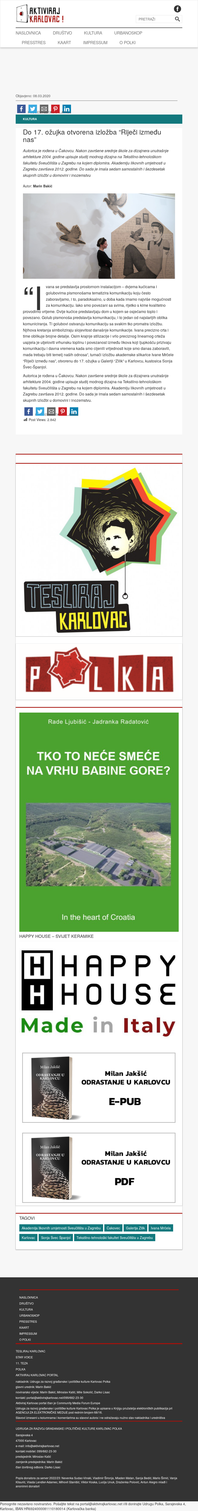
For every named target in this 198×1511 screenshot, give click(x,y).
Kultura (93, 33)
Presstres (34, 42)
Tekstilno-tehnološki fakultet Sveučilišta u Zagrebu (115, 1237)
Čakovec (113, 1227)
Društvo (62, 33)
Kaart (64, 42)
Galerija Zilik (135, 1227)
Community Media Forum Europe (78, 1403)
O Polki (128, 42)
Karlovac (28, 1237)
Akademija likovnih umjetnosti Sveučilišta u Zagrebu (61, 1227)
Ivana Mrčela (161, 1227)
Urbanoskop (128, 33)
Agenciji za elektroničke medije (42, 1412)
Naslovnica (28, 33)
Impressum (95, 42)
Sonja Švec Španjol (56, 1237)
